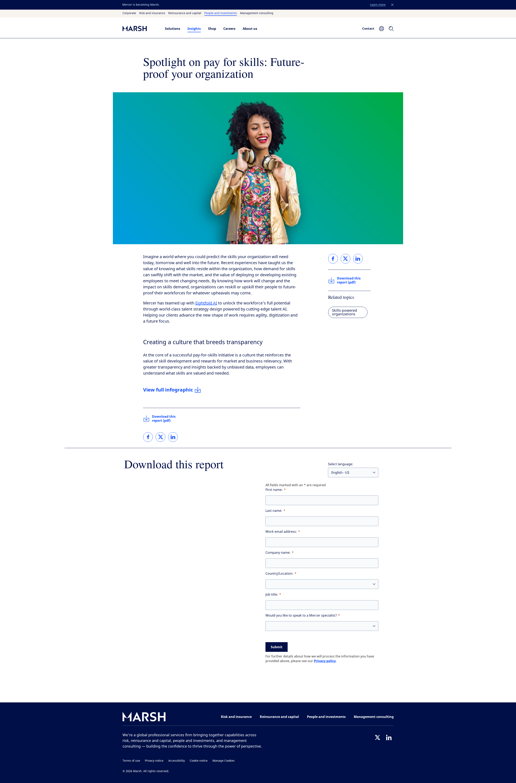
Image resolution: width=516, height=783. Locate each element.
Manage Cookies (223, 761)
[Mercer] (140, 28)
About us (250, 28)
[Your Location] (381, 28)
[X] (377, 737)
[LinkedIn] (389, 737)
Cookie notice (199, 761)
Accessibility (176, 761)
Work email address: (281, 531)
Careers (229, 28)
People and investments (220, 13)
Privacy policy (325, 661)
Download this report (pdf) (164, 418)
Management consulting (256, 13)
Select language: (340, 464)
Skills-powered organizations (344, 312)
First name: (274, 489)
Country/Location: (279, 573)
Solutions (172, 28)
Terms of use (131, 761)
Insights (194, 28)
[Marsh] (144, 717)
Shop (212, 28)
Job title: (271, 594)
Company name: (277, 552)
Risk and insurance (152, 13)
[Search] (391, 28)
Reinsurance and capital (184, 13)
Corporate (129, 13)
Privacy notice (154, 761)
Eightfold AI (206, 303)
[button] (392, 5)
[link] (148, 437)
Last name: (273, 510)
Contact (368, 28)
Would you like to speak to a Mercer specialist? (301, 615)
